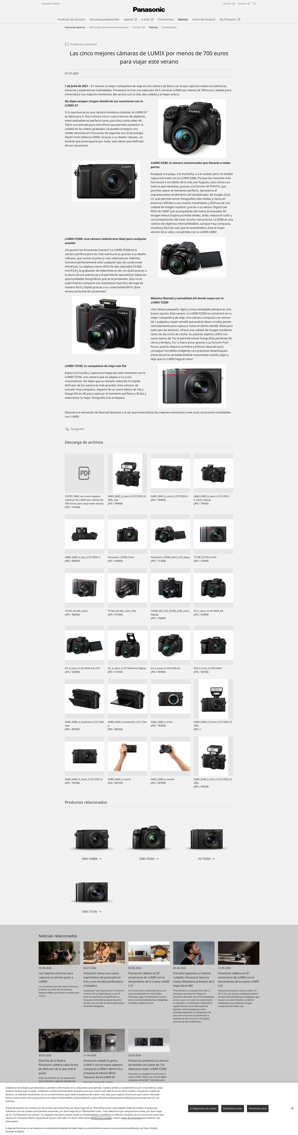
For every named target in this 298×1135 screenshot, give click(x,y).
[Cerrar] (292, 1108)
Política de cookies (101, 1117)
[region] (149, 1109)
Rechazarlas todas (232, 1108)
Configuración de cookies (203, 1108)
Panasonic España (50, 3)
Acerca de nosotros (75, 27)
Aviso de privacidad (131, 1117)
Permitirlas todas (258, 1108)
